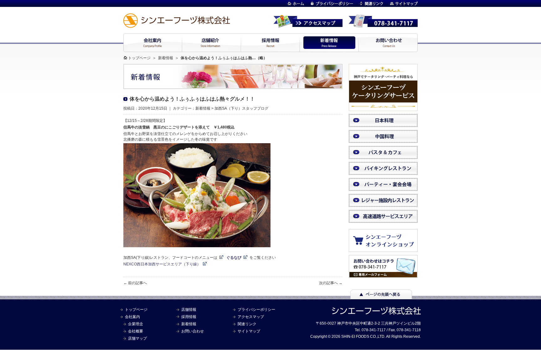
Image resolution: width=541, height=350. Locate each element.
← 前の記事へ (135, 283)
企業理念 (135, 324)
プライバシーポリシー (256, 309)
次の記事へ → (331, 283)
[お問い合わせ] (383, 275)
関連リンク (247, 324)
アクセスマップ (251, 317)
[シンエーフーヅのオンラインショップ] (386, 248)
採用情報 (188, 317)
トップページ (139, 58)
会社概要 (135, 331)
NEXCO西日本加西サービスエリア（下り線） (162, 264)
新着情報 (165, 58)
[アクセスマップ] (308, 25)
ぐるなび (233, 257)
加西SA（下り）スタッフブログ (241, 108)
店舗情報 (188, 309)
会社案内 (132, 317)
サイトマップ (249, 331)
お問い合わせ (192, 331)
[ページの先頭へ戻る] (381, 296)
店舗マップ (137, 338)
